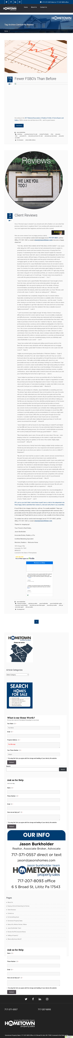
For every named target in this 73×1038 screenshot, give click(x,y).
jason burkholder (44, 603)
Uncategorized (20, 609)
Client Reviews (26, 215)
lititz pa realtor (29, 607)
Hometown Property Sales (15, 920)
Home (26, 7)
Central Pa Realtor (44, 134)
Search (8, 766)
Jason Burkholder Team (14, 928)
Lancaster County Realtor (21, 605)
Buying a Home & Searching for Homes (18, 906)
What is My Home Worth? (15, 939)
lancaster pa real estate (51, 136)
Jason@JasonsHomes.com (43, 240)
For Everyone (20, 140)
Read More (19, 125)
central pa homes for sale (30, 134)
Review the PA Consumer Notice (17, 931)
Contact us (11, 913)
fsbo (52, 134)
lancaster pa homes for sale (36, 136)
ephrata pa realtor (32, 603)
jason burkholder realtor (56, 603)
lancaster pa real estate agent (37, 605)
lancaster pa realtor (52, 605)
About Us (34, 7)
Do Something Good (13, 917)
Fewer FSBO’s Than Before (35, 79)
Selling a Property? (13, 935)
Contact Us (43, 7)
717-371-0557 (53, 238)
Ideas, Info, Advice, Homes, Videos (17, 924)
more (29, 577)
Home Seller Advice (30, 140)
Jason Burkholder (20, 132)
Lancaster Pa (23, 136)
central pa (19, 134)
